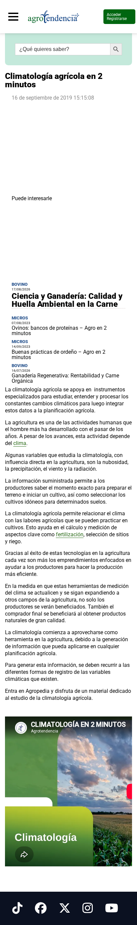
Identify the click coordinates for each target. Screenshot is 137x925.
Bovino (20, 284)
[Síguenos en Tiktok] (17, 908)
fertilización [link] (69, 534)
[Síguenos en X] (64, 908)
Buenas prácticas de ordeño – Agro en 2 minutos (58, 354)
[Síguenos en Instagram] (87, 908)
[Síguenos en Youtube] (111, 908)
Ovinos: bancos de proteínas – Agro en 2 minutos (59, 330)
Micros (20, 317)
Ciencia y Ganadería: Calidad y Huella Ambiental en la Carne (67, 300)
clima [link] (19, 443)
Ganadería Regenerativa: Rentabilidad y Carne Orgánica (65, 378)
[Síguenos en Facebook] (41, 908)
